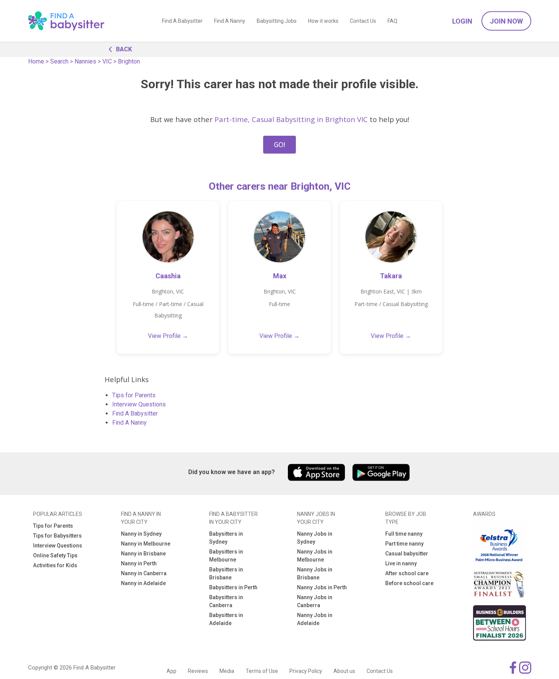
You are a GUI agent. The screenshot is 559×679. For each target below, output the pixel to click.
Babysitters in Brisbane (226, 573)
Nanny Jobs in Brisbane (314, 573)
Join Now (506, 21)
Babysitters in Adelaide (226, 619)
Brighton (129, 61)
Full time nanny (403, 534)
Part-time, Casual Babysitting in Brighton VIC (291, 119)
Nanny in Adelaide (143, 583)
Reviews (198, 671)
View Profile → (168, 336)
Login (462, 21)
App (171, 671)
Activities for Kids (55, 565)
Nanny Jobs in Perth (322, 587)
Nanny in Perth (139, 563)
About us (344, 671)
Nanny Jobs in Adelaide (314, 619)
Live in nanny (401, 563)
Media (226, 671)
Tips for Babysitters (57, 536)
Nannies (85, 61)
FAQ (392, 21)
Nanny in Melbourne (145, 544)
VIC (107, 61)
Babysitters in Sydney (226, 538)
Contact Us (363, 21)
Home (36, 61)
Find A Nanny (229, 21)
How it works (323, 21)
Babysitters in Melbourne (226, 556)
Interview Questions (139, 404)
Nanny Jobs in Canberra (314, 601)
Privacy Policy (305, 671)
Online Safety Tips (55, 555)
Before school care (409, 583)
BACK (124, 49)
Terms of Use (262, 671)
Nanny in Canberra (144, 573)
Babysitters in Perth (233, 587)
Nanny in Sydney (141, 534)
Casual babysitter (406, 553)
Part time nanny (404, 544)
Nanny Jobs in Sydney (314, 538)
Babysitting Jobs (277, 21)
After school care (407, 573)
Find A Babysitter (182, 21)
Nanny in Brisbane (143, 553)
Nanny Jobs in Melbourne (314, 556)
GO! (279, 144)
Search (59, 61)
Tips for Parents (134, 395)
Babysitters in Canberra (226, 601)
